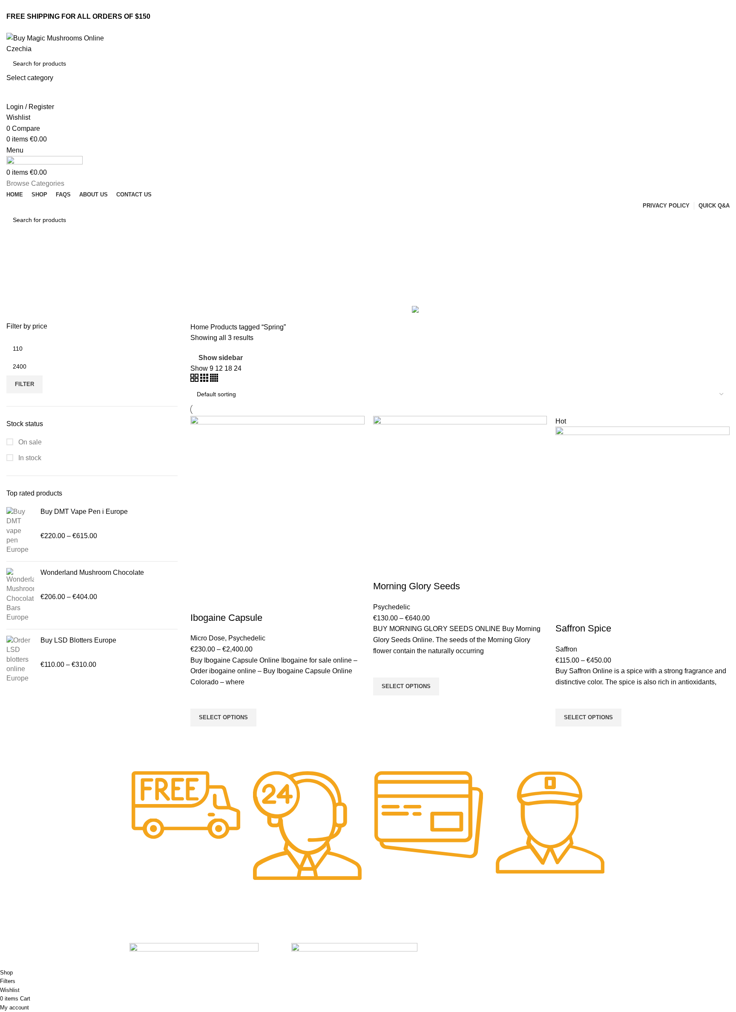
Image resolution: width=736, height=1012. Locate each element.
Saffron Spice (583, 628)
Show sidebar (220, 357)
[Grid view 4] (214, 379)
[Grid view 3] (205, 379)
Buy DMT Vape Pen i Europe (84, 511)
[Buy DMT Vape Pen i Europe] (20, 531)
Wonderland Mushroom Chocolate (92, 572)
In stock (29, 457)
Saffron (566, 649)
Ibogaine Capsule (226, 617)
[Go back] (17, 257)
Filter (24, 384)
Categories (24, 298)
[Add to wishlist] (201, 698)
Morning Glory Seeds (416, 586)
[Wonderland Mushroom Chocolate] (20, 595)
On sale (29, 442)
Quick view (201, 737)
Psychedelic (246, 638)
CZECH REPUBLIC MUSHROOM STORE (58, 963)
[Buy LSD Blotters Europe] (20, 659)
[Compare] (201, 600)
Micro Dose (207, 638)
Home (200, 327)
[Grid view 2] (195, 379)
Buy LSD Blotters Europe (78, 640)
